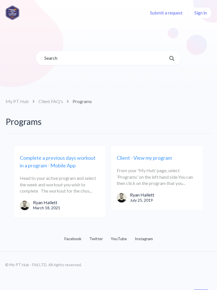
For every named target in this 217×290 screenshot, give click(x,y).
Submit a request (166, 12)
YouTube (119, 238)
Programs (82, 101)
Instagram (144, 238)
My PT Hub (17, 101)
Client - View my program (144, 158)
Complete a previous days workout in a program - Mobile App (58, 162)
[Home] (12, 13)
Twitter (96, 238)
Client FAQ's (50, 101)
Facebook (72, 238)
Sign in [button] (200, 12)
